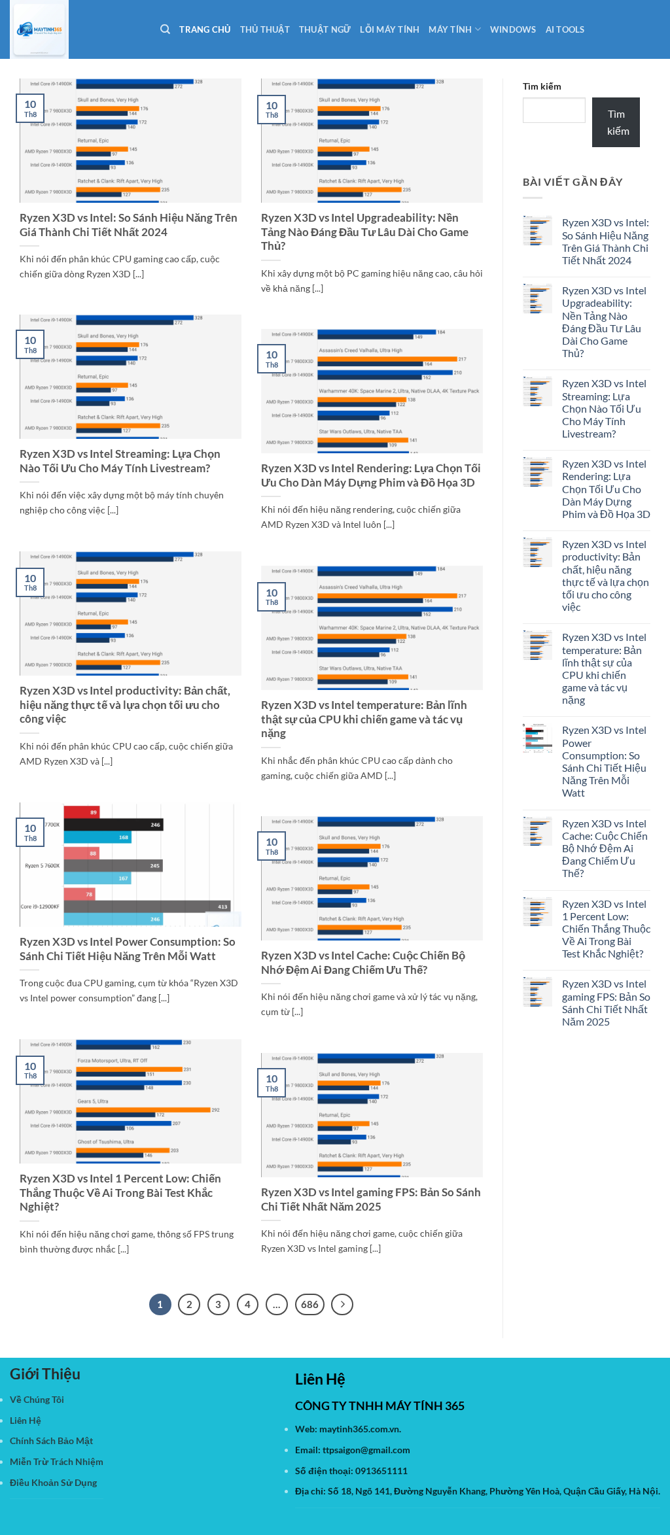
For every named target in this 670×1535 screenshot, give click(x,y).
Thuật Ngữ (325, 29)
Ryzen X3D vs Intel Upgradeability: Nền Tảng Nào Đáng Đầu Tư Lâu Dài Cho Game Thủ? (364, 231)
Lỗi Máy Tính (389, 29)
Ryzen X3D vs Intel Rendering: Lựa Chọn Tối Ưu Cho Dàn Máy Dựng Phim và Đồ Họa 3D (371, 475)
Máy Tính (450, 29)
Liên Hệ (25, 1420)
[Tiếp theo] (342, 1305)
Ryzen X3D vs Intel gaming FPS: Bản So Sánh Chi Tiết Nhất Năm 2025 (371, 1199)
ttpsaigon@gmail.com (366, 1449)
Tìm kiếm (542, 86)
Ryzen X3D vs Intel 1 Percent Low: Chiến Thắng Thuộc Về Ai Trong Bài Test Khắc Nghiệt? (120, 1192)
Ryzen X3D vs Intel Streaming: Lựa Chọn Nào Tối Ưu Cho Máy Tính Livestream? (120, 461)
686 (310, 1304)
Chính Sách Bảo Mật (51, 1440)
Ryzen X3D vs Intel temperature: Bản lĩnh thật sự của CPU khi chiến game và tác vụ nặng (364, 719)
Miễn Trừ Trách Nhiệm (56, 1461)
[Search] (165, 29)
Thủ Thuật (265, 29)
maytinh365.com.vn (359, 1428)
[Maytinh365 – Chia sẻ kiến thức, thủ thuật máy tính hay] (75, 29)
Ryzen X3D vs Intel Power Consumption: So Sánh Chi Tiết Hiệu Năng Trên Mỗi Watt (128, 949)
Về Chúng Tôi (37, 1399)
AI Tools (565, 29)
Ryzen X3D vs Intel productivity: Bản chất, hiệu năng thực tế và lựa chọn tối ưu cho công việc (125, 704)
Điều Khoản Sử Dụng (53, 1482)
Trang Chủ (204, 29)
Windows (513, 29)
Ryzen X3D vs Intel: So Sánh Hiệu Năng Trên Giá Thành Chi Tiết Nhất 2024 (129, 225)
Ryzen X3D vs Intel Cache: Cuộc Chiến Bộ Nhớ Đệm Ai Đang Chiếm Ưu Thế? (363, 962)
